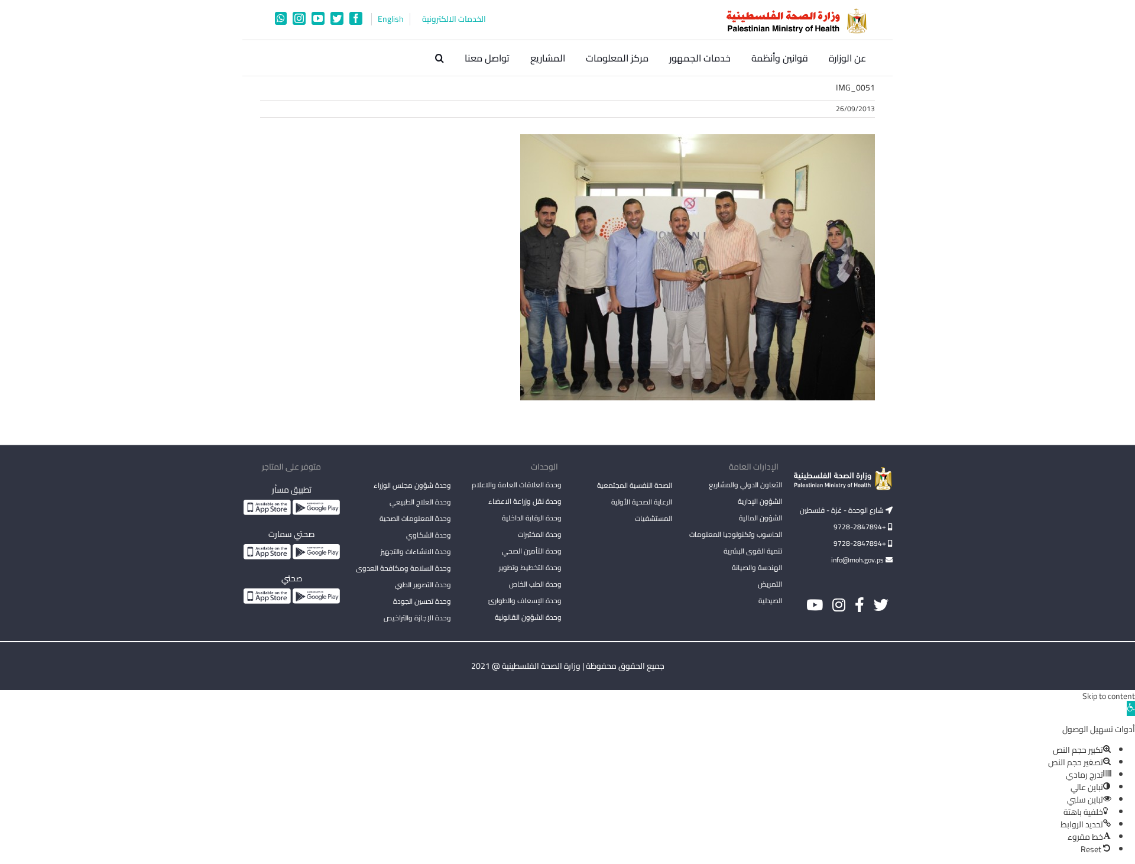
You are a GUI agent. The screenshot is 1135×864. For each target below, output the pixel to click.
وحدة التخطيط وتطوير (530, 567)
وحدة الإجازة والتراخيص (417, 617)
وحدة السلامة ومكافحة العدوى (403, 568)
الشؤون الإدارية (760, 501)
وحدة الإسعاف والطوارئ (525, 600)
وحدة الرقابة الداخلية (532, 518)
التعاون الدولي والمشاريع (745, 484)
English (391, 19)
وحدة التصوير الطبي (423, 584)
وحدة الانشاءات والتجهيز (416, 551)
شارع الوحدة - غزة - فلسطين (843, 510)
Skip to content (1108, 696)
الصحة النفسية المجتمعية (634, 486)
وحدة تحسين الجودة (422, 601)
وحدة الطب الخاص (535, 584)
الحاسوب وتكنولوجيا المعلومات (735, 534)
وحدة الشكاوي (428, 535)
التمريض (770, 584)
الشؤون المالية (760, 518)
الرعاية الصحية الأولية (641, 502)
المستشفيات (653, 518)
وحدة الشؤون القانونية (528, 617)
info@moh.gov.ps (858, 560)
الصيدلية (770, 600)
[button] (439, 58)
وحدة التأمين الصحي (532, 551)
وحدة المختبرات (540, 534)
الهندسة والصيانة (757, 567)
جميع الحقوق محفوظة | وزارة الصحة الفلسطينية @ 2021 (567, 666)
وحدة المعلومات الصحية (415, 518)
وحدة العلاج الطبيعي (420, 502)
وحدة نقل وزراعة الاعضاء (525, 501)
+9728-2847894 (861, 526)
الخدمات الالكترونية (454, 19)
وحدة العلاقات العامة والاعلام (517, 484)
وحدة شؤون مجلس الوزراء (412, 486)
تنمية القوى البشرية (753, 551)
